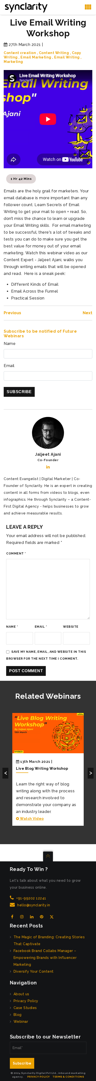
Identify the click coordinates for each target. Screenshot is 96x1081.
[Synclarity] (26, 7)
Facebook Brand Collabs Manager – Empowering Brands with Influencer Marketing (45, 958)
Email (9, 365)
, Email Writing (66, 57)
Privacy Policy (26, 1001)
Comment (16, 553)
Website (71, 626)
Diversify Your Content (34, 971)
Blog (18, 1015)
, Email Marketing (34, 57)
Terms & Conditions (68, 1076)
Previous (12, 313)
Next (87, 313)
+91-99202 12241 (31, 898)
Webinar (21, 1022)
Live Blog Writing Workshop (42, 768)
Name (10, 343)
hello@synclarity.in (33, 905)
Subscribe (22, 1063)
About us (21, 994)
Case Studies (25, 1008)
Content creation (20, 53)
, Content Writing (53, 53)
